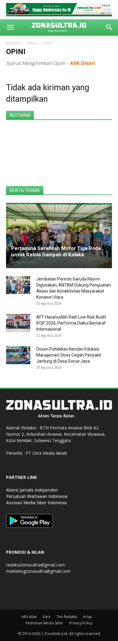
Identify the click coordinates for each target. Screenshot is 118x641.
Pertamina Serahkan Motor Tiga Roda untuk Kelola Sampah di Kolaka (56, 251)
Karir (47, 616)
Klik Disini (82, 63)
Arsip (87, 616)
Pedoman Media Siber (45, 623)
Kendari (24, 440)
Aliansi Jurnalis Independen (32, 490)
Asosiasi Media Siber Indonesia (36, 502)
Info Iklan (29, 616)
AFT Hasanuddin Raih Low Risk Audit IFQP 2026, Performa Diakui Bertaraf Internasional (71, 323)
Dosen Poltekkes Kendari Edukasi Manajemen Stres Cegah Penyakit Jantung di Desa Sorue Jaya (68, 355)
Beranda (13, 43)
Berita (32, 43)
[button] (10, 27)
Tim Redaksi (67, 616)
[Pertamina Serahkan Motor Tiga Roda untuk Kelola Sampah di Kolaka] (59, 235)
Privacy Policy (80, 623)
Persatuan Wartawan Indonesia (36, 496)
